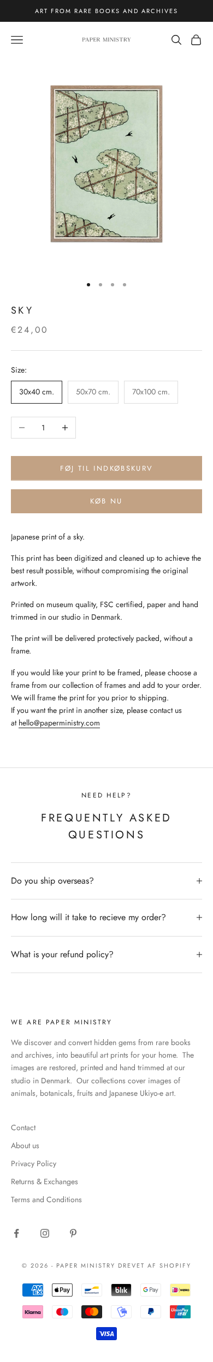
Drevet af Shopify (154, 1265)
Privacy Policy (33, 1163)
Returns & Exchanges (44, 1181)
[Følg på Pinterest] (73, 1233)
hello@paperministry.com (59, 722)
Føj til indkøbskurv (106, 468)
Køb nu (106, 501)
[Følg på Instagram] (44, 1233)
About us (25, 1145)
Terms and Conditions (46, 1199)
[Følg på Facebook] (16, 1233)
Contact (23, 1127)
